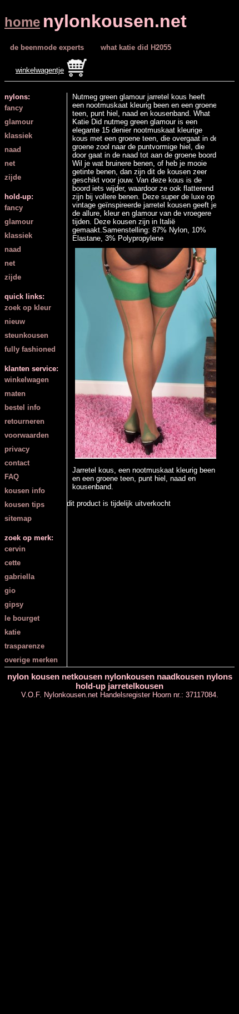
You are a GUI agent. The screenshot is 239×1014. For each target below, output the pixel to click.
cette (12, 563)
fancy (13, 108)
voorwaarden (26, 435)
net (9, 163)
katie (12, 632)
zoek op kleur (27, 307)
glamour (18, 122)
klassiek (18, 135)
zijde (12, 177)
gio (10, 590)
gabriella (19, 576)
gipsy (13, 604)
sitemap (18, 518)
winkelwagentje (40, 70)
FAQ (11, 477)
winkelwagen (26, 380)
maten (15, 393)
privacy (16, 449)
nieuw (14, 321)
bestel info (22, 407)
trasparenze (24, 646)
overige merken (31, 660)
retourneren (24, 421)
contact (16, 463)
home (22, 21)
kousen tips (24, 504)
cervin (15, 549)
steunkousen (26, 335)
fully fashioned (30, 349)
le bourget (21, 618)
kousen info (24, 490)
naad (12, 149)
